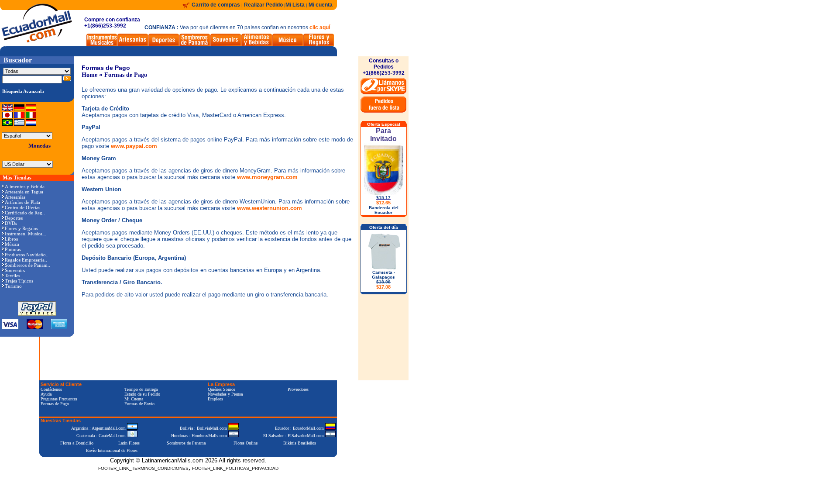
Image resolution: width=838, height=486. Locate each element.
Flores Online (246, 443)
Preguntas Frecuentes (59, 398)
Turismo (13, 286)
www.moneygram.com (267, 177)
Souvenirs (15, 270)
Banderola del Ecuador (383, 210)
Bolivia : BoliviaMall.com (204, 428)
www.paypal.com (134, 146)
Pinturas (13, 249)
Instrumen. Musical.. (25, 233)
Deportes (14, 218)
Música (12, 244)
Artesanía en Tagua (24, 191)
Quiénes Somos (221, 389)
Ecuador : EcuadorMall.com (300, 428)
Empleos (215, 398)
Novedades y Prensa (225, 394)
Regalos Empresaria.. (26, 259)
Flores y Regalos (21, 228)
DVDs (11, 223)
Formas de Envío (139, 403)
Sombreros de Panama (186, 443)
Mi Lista (295, 5)
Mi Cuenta (133, 398)
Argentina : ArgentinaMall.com (99, 428)
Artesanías (15, 197)
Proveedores (298, 389)
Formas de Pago (125, 75)
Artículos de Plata (22, 202)
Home (89, 75)
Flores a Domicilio (76, 443)
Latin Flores (129, 443)
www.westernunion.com (269, 208)
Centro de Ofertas (22, 207)
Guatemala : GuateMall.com (101, 435)
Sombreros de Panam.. (27, 265)
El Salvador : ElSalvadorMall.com (294, 435)
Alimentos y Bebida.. (26, 186)
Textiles (12, 275)
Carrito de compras (216, 5)
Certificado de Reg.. (25, 212)
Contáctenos (51, 389)
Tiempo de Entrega (141, 389)
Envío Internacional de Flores (111, 450)
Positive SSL (188, 482)
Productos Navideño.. (26, 254)
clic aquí (319, 27)
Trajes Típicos (19, 280)
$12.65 (383, 202)
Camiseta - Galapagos (383, 280)
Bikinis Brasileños (299, 443)
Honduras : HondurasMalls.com (199, 435)
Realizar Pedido (264, 5)
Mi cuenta (321, 5)
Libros (11, 238)
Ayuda (46, 394)
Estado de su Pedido (142, 394)
